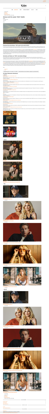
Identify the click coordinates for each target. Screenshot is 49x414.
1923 (3, 93)
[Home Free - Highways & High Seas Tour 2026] (10, 117)
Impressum (16, 412)
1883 (21, 49)
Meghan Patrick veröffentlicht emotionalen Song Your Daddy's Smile (12, 264)
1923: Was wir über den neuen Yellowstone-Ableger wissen (10, 79)
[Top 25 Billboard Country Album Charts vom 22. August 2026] (12, 171)
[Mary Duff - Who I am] (10, 131)
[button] (16, 9)
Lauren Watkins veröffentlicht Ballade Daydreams (10, 286)
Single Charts (4, 160)
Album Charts (5, 181)
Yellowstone (43, 63)
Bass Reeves (35, 49)
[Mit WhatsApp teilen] (5, 67)
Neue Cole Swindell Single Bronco (7, 304)
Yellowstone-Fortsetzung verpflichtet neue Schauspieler (10, 86)
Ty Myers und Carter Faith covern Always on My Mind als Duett (11, 242)
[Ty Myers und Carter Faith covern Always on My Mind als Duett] (22, 232)
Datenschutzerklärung (6, 412)
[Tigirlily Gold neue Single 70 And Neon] (22, 210)
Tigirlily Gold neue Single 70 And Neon (8, 220)
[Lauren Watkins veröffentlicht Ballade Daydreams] (22, 381)
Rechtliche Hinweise (11, 412)
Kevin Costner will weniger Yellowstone (8, 103)
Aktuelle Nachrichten (5, 285)
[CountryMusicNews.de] (24, 5)
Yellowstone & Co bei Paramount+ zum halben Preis (9, 89)
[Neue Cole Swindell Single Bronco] (15, 191)
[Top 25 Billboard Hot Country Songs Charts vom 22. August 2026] (12, 150)
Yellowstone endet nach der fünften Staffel (8, 96)
